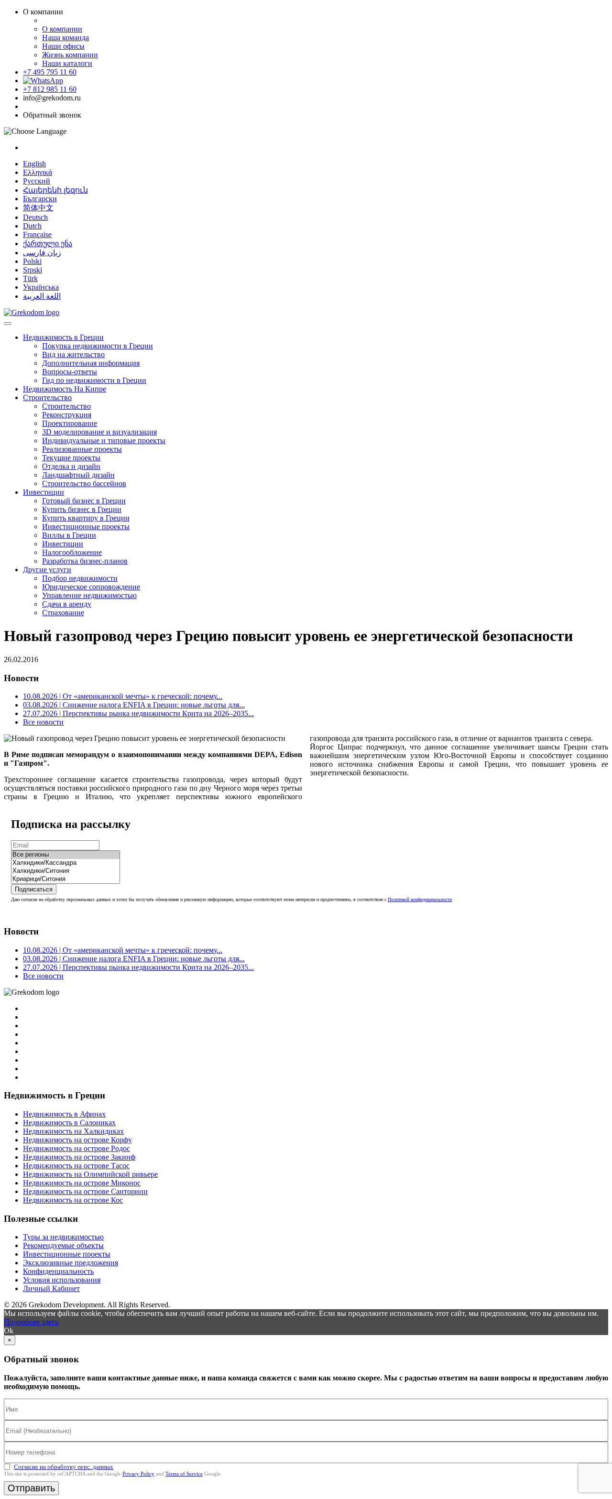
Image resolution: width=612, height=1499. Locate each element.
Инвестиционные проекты (86, 526)
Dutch (32, 226)
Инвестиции (43, 492)
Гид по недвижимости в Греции (94, 380)
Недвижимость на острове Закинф (79, 1157)
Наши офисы (63, 46)
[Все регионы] (65, 855)
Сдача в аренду (66, 604)
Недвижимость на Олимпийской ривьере (90, 1174)
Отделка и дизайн (71, 466)
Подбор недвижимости (80, 578)
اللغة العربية (42, 296)
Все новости (43, 722)
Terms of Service (184, 1474)
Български (40, 199)
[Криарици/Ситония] (65, 879)
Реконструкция (66, 415)
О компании (62, 29)
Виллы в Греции (69, 535)
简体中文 (38, 208)
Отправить (31, 1488)
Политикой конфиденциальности (420, 899)
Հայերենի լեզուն (55, 190)
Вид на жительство (73, 354)
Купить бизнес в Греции (81, 509)
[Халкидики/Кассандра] (65, 863)
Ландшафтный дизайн (78, 475)
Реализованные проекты (82, 449)
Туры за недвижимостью (63, 1237)
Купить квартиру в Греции (86, 518)
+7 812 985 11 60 (49, 89)
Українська (41, 287)
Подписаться (34, 889)
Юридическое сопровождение (91, 587)
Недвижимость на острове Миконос (82, 1183)
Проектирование (69, 423)
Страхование (63, 612)
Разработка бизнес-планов (85, 561)
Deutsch (35, 217)
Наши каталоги (67, 63)
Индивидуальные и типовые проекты (103, 440)
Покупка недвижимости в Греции (97, 346)
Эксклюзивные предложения (70, 1263)
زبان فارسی (42, 253)
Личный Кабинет (51, 1288)
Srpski (32, 270)
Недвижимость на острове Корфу (77, 1140)
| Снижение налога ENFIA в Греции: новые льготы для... (134, 705)
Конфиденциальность (58, 1271)
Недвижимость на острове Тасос (76, 1166)
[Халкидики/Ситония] (65, 871)
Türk (30, 278)
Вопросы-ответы (69, 372)
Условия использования (61, 1280)
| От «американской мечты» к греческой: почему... (122, 696)
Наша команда (65, 37)
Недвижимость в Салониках (69, 1123)
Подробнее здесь (31, 1322)
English (34, 164)
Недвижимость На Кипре (64, 389)
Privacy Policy (138, 1474)
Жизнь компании (70, 55)
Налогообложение (72, 552)
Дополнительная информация (91, 363)
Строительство (47, 397)
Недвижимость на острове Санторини (85, 1191)
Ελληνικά (37, 172)
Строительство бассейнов (84, 483)
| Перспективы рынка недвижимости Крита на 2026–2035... (138, 713)
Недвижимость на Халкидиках (73, 1131)
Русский (36, 181)
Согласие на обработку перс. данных (63, 1466)
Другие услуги (47, 569)
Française (37, 234)
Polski (32, 261)
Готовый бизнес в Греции (84, 501)
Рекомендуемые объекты (63, 1245)
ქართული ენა (47, 243)
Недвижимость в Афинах (64, 1114)
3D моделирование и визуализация (99, 432)
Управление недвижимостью (89, 595)
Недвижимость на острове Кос (73, 1200)
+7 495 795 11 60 (49, 72)
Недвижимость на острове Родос (76, 1148)
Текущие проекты (71, 458)
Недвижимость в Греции (63, 337)
